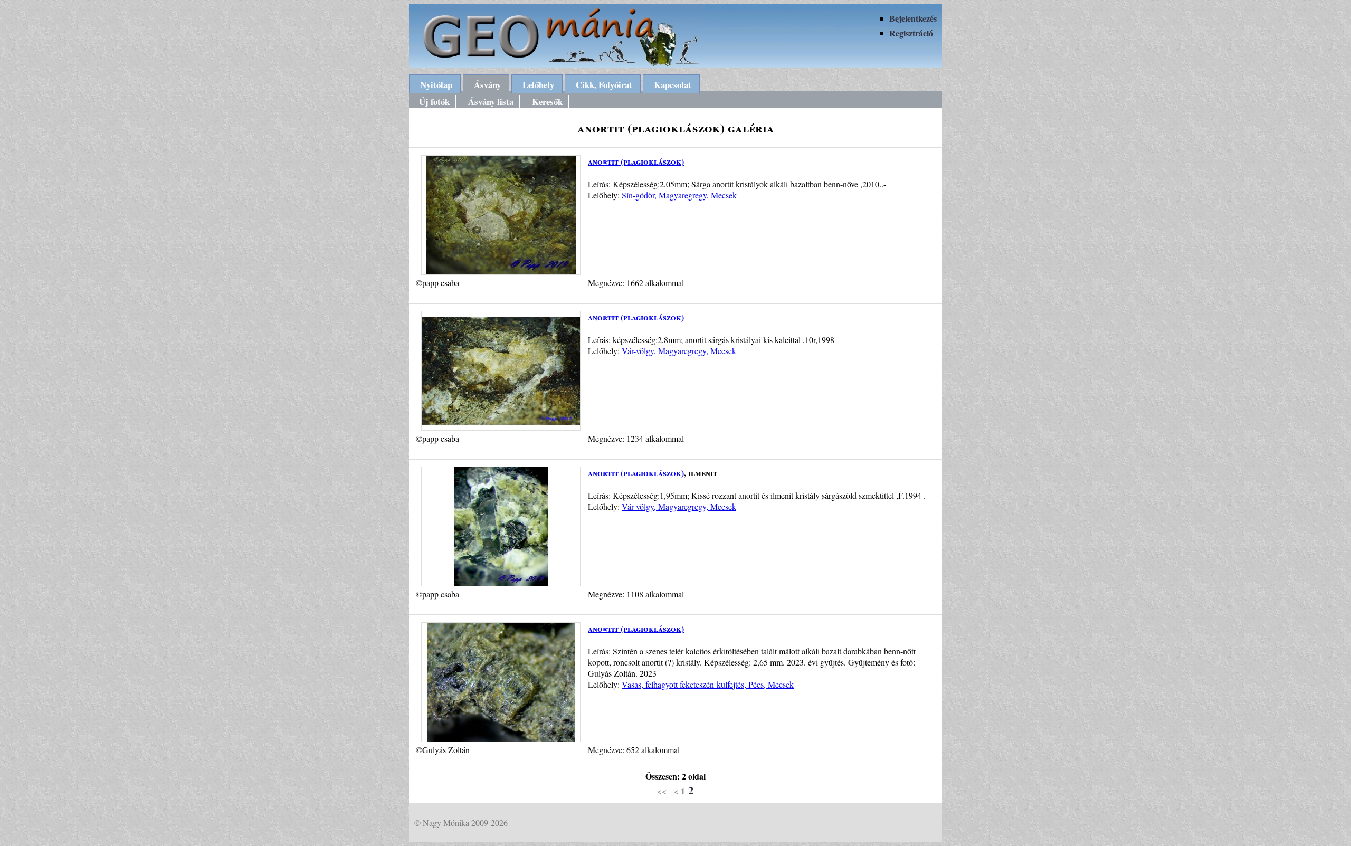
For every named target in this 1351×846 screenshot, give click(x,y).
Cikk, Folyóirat (604, 84)
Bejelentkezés (913, 18)
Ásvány (487, 84)
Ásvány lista (490, 101)
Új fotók (434, 101)
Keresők (547, 101)
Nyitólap (436, 84)
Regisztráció (911, 33)
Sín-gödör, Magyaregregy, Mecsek (679, 195)
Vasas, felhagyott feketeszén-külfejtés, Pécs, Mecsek (708, 684)
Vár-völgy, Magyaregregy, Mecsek (679, 350)
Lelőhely (538, 84)
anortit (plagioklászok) (636, 161)
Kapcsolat (672, 84)
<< (662, 791)
